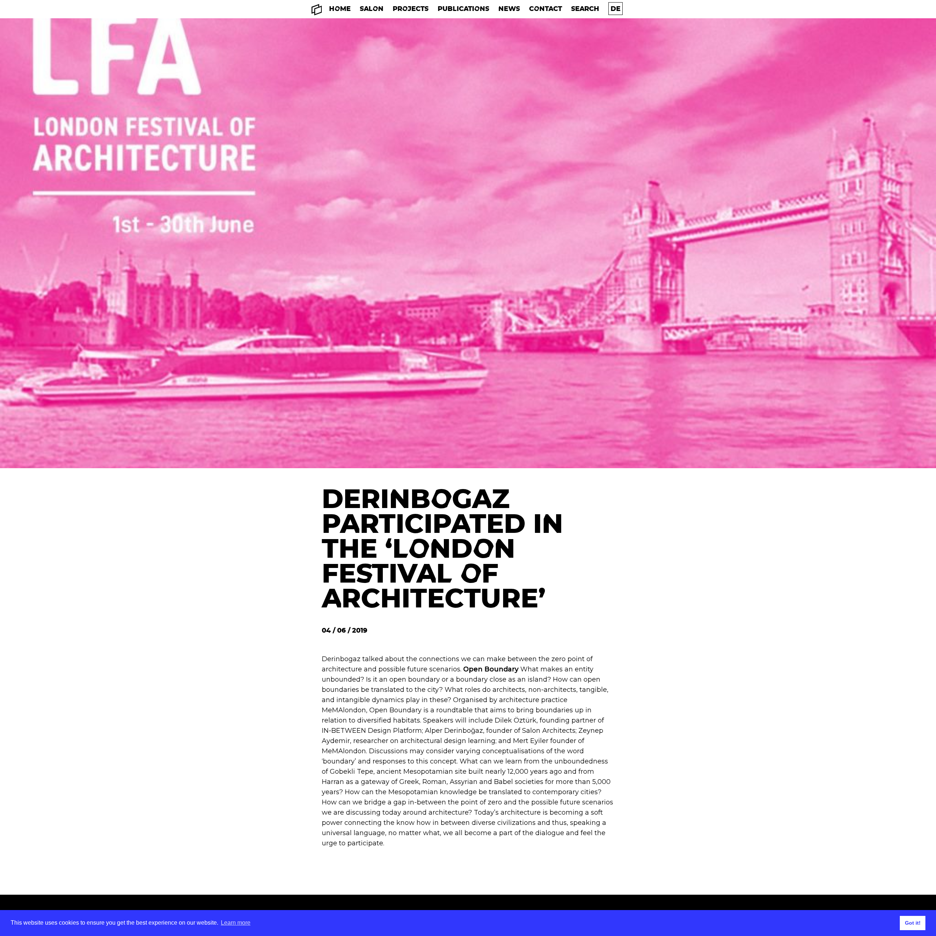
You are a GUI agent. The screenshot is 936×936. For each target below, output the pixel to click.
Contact (545, 8)
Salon (372, 8)
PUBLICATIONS (463, 8)
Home (340, 8)
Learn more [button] (235, 923)
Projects (411, 8)
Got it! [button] (913, 923)
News (509, 8)
